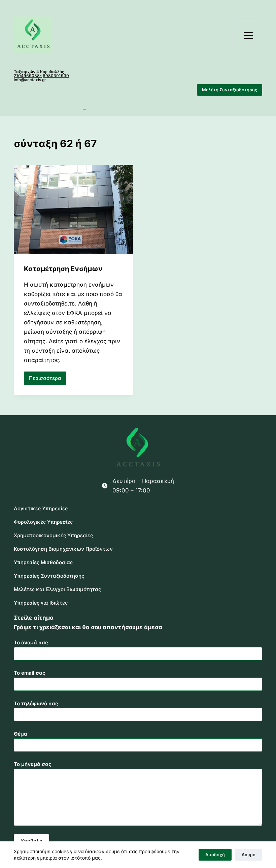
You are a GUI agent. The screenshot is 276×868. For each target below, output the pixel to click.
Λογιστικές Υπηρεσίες (41, 508)
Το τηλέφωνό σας (36, 703)
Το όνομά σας (31, 642)
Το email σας (29, 673)
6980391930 (56, 75)
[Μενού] (248, 35)
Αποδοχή (215, 854)
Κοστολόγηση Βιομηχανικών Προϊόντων (63, 549)
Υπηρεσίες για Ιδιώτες (41, 603)
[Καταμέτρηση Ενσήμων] (73, 209)
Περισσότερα (47, 380)
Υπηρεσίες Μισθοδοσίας (43, 562)
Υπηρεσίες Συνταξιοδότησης (49, 576)
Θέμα (20, 734)
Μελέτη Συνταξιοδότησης (229, 89)
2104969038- (28, 75)
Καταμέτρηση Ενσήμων (63, 269)
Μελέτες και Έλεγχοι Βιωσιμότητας (57, 589)
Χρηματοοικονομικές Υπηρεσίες (53, 535)
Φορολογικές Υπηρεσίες (43, 522)
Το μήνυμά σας (32, 764)
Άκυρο (248, 854)
